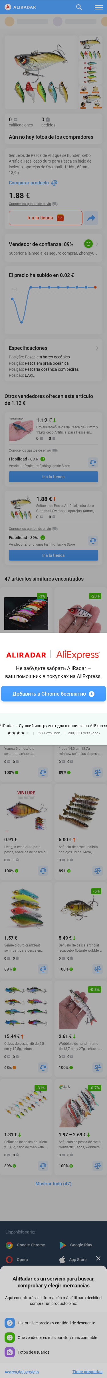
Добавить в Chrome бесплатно (49, 694)
